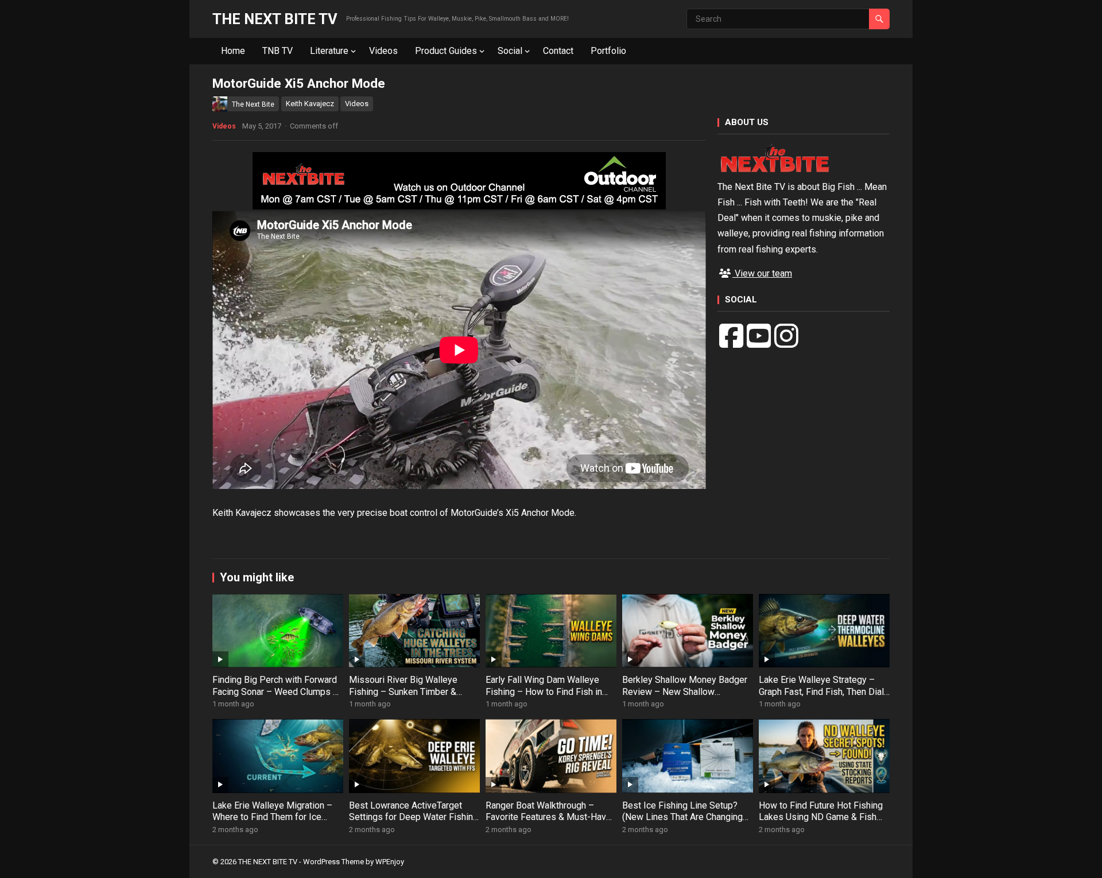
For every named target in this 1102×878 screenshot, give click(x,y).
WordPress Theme (333, 861)
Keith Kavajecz (310, 103)
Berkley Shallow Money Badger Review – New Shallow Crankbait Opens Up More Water (686, 691)
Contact (558, 50)
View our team (762, 273)
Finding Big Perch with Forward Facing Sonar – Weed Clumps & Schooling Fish (275, 691)
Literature (329, 50)
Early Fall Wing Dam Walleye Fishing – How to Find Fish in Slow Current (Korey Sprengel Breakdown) (545, 697)
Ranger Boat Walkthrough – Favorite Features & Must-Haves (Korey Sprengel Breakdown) (551, 817)
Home (233, 50)
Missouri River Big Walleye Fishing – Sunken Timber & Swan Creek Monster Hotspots (411, 691)
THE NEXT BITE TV (274, 19)
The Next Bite (253, 104)
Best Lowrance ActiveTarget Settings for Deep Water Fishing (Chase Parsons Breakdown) (413, 817)
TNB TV (277, 50)
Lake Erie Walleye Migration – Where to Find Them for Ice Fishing (272, 817)
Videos (383, 50)
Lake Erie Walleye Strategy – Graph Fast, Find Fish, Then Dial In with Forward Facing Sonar (821, 691)
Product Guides (446, 50)
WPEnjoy (389, 861)
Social (510, 50)
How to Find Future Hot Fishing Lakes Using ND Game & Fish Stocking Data (821, 817)
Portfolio (608, 50)
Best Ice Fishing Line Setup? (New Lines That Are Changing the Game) (682, 817)
